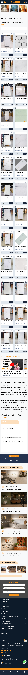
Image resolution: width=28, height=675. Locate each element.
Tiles (6, 16)
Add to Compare (6, 33)
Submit (14, 595)
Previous (2, 9)
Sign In (17, 2)
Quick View (10, 54)
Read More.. (4, 417)
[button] (13, 428)
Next (25, 9)
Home (2, 16)
